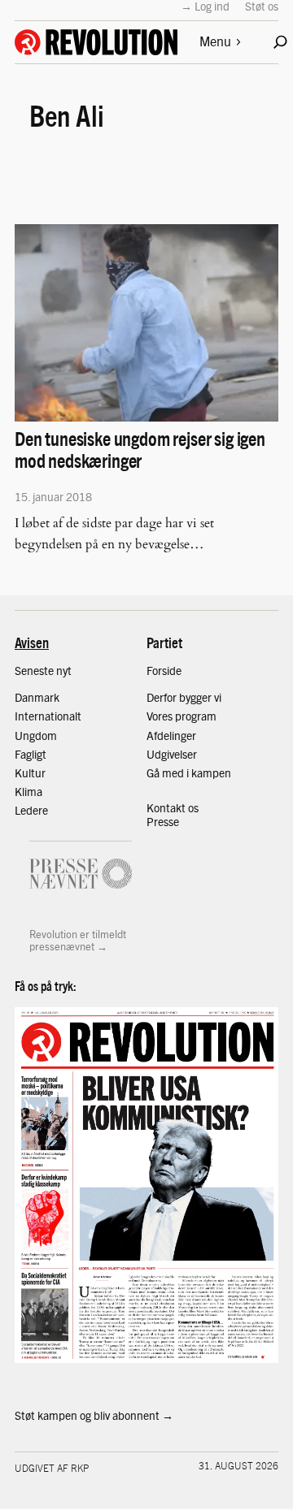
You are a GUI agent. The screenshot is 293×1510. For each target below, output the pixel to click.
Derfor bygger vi (183, 697)
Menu (215, 41)
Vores (160, 715)
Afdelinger (171, 735)
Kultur (30, 772)
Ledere (31, 810)
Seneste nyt (43, 670)
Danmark (37, 697)
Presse (162, 821)
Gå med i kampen (188, 772)
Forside (163, 670)
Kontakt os (172, 807)
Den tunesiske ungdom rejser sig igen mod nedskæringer (140, 449)
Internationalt (48, 715)
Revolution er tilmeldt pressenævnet (77, 940)
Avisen (32, 642)
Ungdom (36, 735)
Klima (28, 791)
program (195, 715)
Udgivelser (171, 753)
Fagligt (30, 753)
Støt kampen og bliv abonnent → (94, 1415)
